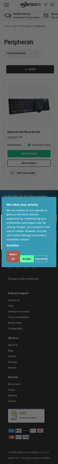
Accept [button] (27, 258)
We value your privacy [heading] (22, 204)
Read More (12, 245)
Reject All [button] (13, 256)
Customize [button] (41, 258)
